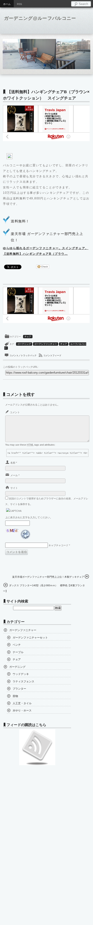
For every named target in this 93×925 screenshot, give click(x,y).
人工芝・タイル (22, 703)
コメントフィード (52, 355)
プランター (19, 688)
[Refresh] (26, 537)
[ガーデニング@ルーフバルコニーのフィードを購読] (37, 764)
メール (14, 475)
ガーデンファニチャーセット (30, 637)
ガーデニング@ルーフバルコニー (40, 18)
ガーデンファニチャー (45, 344)
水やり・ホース (22, 710)
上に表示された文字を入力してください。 (28, 517)
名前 (12, 462)
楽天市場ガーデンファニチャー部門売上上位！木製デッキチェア (48, 576)
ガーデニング (24, 344)
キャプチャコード (58, 545)
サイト (14, 488)
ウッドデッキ (21, 674)
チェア (27, 336)
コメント (15, 412)
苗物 (15, 696)
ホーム (7, 4)
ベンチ (17, 644)
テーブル (18, 652)
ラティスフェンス (23, 681)
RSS (19, 4)
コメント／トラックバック (23, 355)
